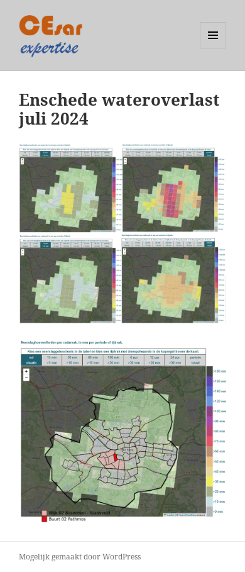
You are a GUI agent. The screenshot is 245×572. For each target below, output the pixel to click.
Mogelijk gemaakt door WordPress (80, 556)
